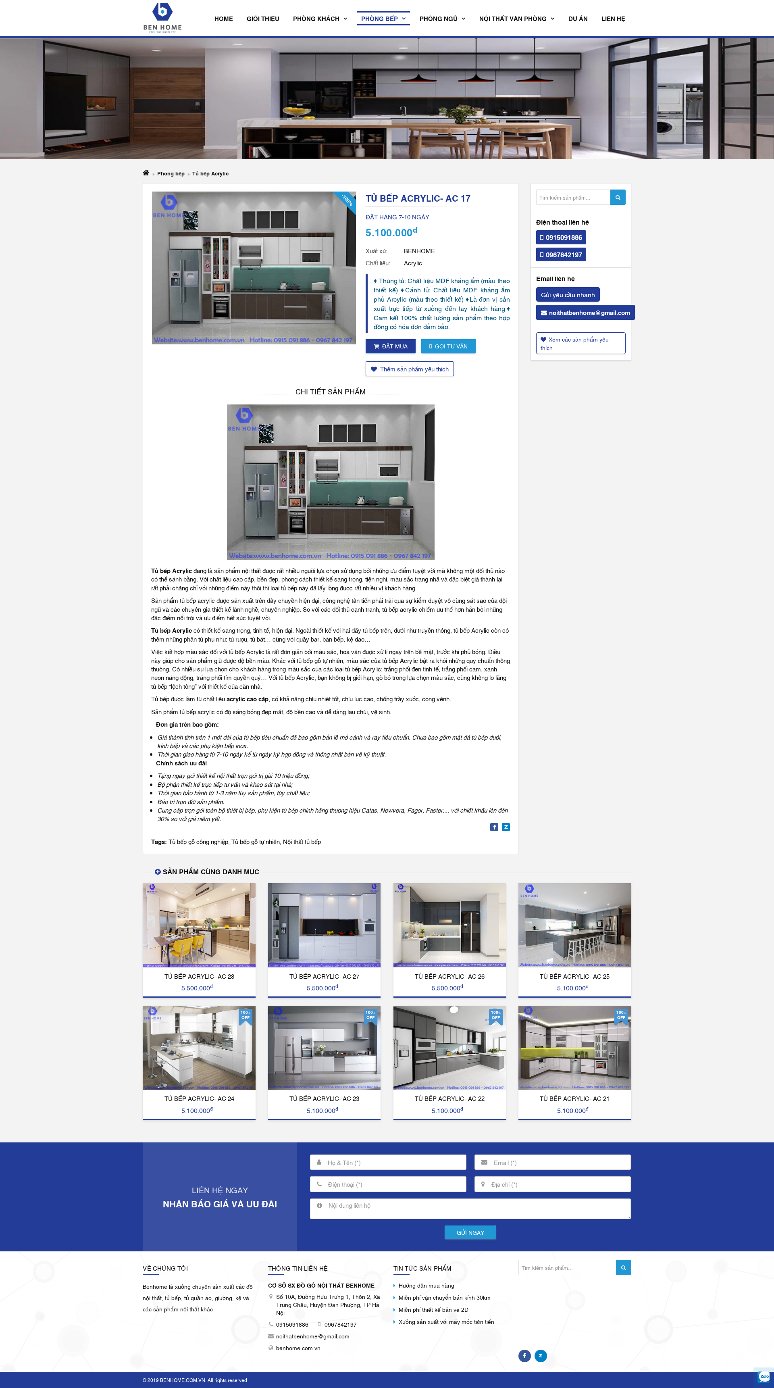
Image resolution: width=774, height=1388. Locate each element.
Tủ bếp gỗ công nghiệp (198, 841)
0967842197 (564, 254)
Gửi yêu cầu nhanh (568, 294)
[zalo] (763, 1377)
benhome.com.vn (298, 1347)
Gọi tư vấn (451, 346)
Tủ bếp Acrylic (210, 173)
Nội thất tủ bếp (302, 841)
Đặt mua (395, 346)
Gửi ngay (470, 1232)
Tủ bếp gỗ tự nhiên (255, 841)
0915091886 (564, 237)
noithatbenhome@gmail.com (589, 312)
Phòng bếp (171, 173)
